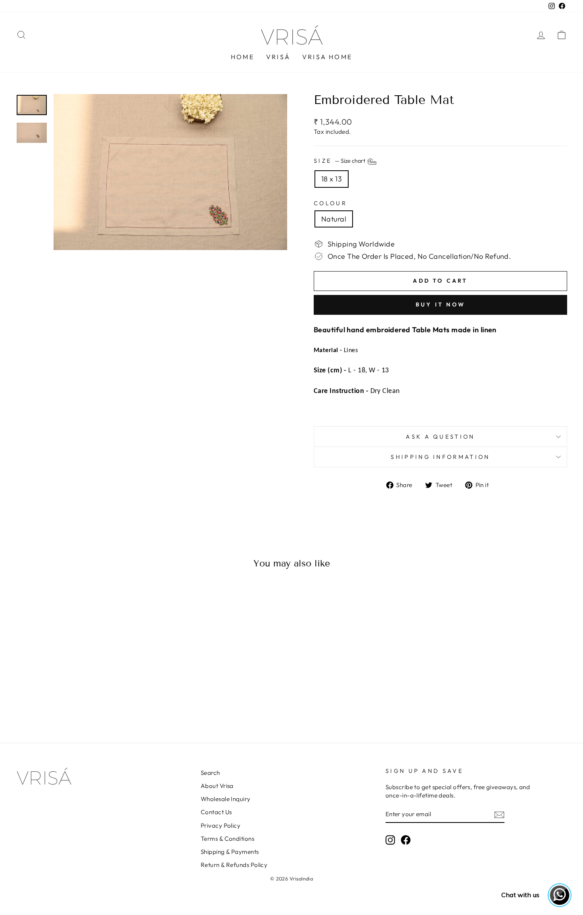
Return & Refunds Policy (234, 865)
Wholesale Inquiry (226, 799)
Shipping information (440, 456)
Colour (330, 203)
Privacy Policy (220, 825)
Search (210, 772)
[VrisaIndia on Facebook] (405, 839)
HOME (242, 57)
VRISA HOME (327, 57)
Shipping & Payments (230, 851)
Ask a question (440, 436)
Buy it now (440, 304)
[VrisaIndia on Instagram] (390, 839)
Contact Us (216, 812)
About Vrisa (217, 786)
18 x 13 (331, 178)
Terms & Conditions (227, 838)
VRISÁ (278, 57)
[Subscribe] (499, 814)
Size (340, 161)
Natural (333, 218)
